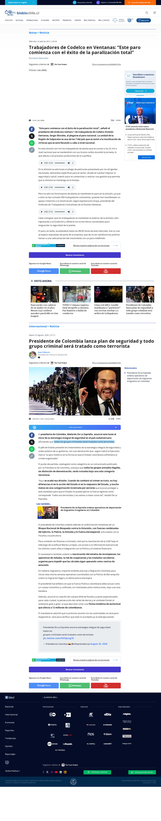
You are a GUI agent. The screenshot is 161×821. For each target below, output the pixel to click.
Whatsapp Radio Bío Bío (143, 772)
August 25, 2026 (98, 643)
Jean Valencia (44, 352)
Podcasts (9, 20)
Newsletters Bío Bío (84, 2)
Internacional (32, 20)
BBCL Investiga (89, 20)
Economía (45, 20)
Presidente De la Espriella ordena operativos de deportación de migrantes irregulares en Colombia (91, 508)
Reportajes (10, 754)
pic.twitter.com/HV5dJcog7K (58, 638)
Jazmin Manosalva (40, 58)
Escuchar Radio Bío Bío (141, 2)
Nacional (19, 20)
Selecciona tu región (17, 2)
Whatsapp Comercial (99, 772)
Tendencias (67, 20)
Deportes (55, 20)
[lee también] (48, 512)
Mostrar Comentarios (75, 255)
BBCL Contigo (104, 20)
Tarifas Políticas (12, 771)
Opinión (77, 20)
